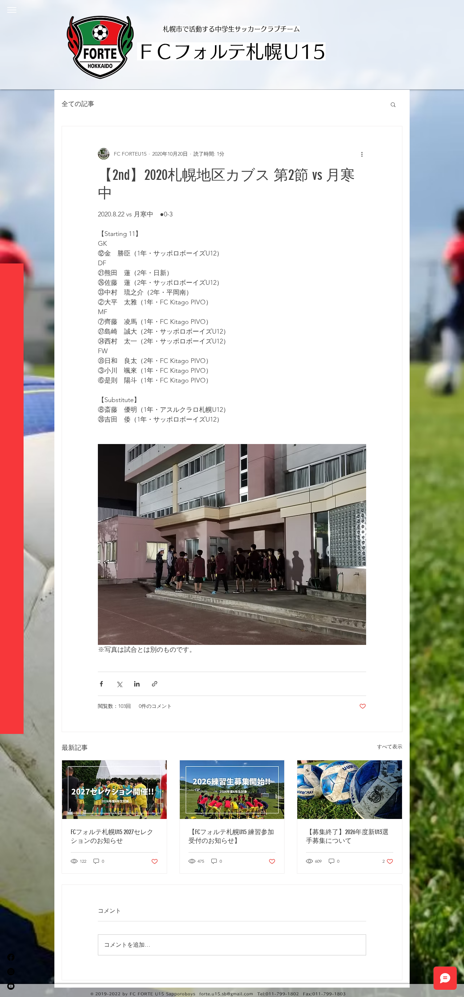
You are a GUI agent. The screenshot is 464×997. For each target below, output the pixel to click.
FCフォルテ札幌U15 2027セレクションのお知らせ (112, 836)
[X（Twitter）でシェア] (119, 683)
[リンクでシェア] (154, 683)
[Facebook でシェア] (101, 683)
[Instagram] (10, 971)
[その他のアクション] (361, 153)
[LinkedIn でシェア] (136, 683)
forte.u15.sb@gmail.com (226, 994)
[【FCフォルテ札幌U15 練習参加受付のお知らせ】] (232, 789)
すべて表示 (389, 746)
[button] (11, 10)
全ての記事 (78, 104)
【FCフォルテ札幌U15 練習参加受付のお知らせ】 (231, 836)
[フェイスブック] (10, 957)
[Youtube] (10, 986)
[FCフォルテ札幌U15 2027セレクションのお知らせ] (114, 789)
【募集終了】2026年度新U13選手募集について (347, 836)
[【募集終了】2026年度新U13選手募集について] (349, 789)
